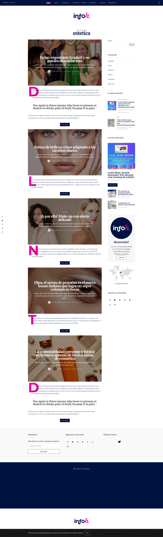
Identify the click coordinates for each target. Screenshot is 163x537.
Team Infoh (75, 2)
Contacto (103, 2)
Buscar (110, 41)
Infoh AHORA (121, 99)
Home (56, 2)
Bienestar (111, 84)
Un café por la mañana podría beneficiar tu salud (125, 192)
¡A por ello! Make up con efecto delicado (65, 218)
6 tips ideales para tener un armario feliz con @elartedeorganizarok (126, 122)
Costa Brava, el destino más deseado (126, 204)
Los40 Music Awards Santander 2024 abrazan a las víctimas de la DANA (126, 104)
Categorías (65, 2)
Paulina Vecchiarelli (127, 109)
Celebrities (92, 2)
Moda (109, 65)
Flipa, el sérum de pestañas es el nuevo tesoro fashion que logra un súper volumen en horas (65, 286)
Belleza (65, 53)
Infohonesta (58, 71)
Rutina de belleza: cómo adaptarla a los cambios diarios (65, 149)
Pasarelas (111, 61)
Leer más (121, 257)
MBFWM (111, 70)
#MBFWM (84, 2)
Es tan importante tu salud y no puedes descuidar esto (65, 59)
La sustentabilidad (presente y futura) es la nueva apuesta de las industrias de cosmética (65, 355)
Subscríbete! (112, 2)
